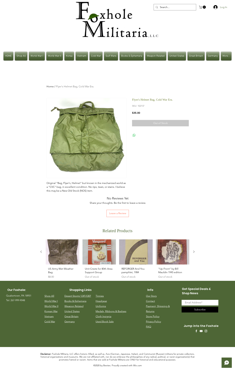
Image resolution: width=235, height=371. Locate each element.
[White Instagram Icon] (206, 331)
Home (50, 86)
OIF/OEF (86, 295)
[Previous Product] (41, 252)
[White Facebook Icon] (196, 331)
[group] (117, 260)
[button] (203, 7)
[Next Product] (194, 252)
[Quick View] (62, 251)
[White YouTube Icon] (201, 331)
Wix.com (137, 365)
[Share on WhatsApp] (134, 135)
